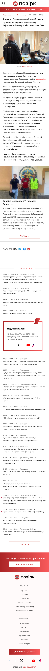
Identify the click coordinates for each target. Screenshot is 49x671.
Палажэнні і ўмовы (24, 610)
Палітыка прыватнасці (24, 606)
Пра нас (24, 590)
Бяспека (24, 639)
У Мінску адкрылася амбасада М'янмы (17, 313)
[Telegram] (20, 249)
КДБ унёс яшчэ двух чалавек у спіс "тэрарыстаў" (21, 418)
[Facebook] (24, 249)
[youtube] (28, 345)
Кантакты (24, 598)
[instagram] (23, 345)
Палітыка (20, 10)
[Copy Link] (29, 249)
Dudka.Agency (29, 667)
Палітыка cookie (24, 602)
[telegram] (9, 345)
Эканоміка (32, 10)
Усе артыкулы (24, 643)
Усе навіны (10, 10)
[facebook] (14, 345)
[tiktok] (33, 345)
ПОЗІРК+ (24, 594)
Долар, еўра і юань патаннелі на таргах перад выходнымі (24, 409)
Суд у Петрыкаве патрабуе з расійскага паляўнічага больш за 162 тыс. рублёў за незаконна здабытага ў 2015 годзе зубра (24, 375)
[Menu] (45, 3)
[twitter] (18, 345)
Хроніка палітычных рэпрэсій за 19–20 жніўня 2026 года (23, 512)
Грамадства (9, 15)
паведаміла (41, 79)
